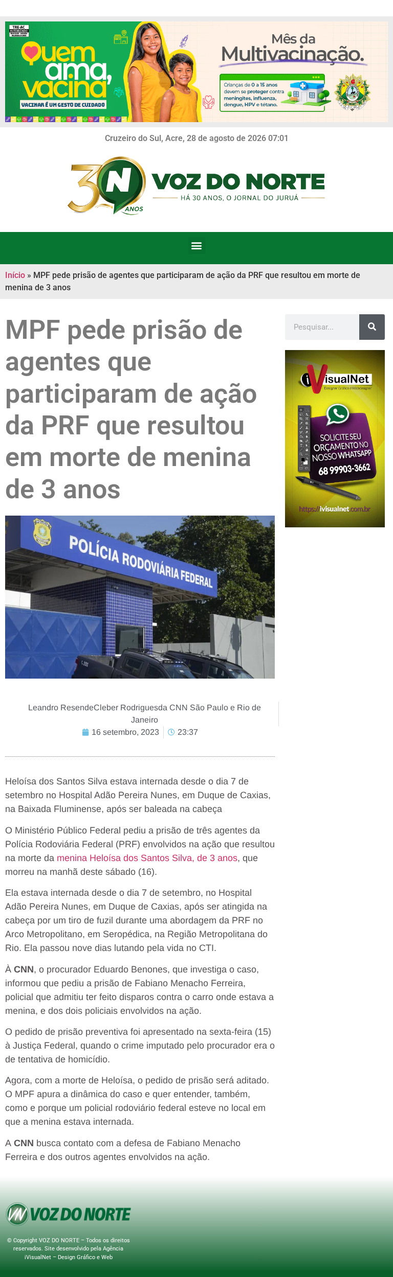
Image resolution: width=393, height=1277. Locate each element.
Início (15, 275)
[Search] (372, 327)
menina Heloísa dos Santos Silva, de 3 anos (147, 858)
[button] (196, 245)
